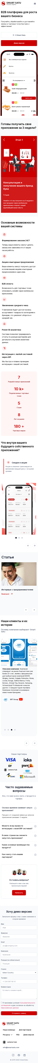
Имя (2, 924)
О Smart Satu (20, 35)
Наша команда (9, 1030)
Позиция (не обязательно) (10, 960)
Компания (4, 951)
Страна (3, 969)
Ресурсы (6, 1035)
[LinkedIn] (24, 1055)
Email (3, 942)
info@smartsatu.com (11, 1047)
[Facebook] (19, 1055)
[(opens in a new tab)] (19, 578)
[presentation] (4, 140)
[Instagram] (13, 1055)
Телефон (4, 978)
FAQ (17, 1035)
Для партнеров (25, 1030)
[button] (34, 3)
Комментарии (6, 987)
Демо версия (19, 43)
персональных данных (10, 1008)
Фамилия (4, 933)
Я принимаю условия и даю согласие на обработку (18, 1005)
